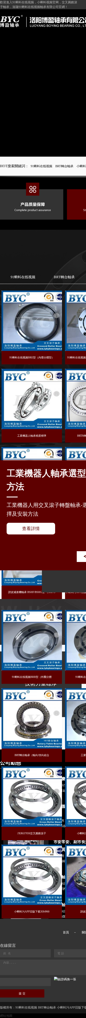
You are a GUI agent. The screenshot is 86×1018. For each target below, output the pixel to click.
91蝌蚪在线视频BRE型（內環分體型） (31, 357)
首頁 (66, 932)
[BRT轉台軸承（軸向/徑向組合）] (32, 718)
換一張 (71, 979)
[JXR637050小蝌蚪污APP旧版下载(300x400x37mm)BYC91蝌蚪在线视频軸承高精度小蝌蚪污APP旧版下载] (32, 796)
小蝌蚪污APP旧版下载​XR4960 (31, 911)
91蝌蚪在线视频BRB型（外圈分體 (32, 677)
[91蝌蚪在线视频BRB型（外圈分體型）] (32, 640)
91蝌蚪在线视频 (41, 166)
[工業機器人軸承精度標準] (32, 399)
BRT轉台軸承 (64, 166)
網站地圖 (6, 1015)
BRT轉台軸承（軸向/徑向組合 (32, 755)
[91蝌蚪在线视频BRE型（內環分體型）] (32, 321)
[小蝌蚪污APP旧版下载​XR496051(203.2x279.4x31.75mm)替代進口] (32, 875)
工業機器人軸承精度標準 (31, 435)
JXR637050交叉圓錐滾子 (31, 833)
